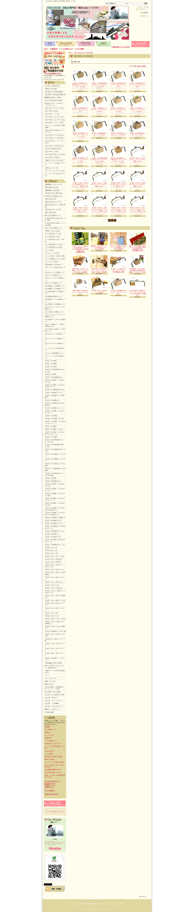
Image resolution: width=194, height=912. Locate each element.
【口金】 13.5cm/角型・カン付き (54, 418)
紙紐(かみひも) (49, 684)
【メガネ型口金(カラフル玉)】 (54, 244)
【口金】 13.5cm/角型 (51, 415)
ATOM (58, 889)
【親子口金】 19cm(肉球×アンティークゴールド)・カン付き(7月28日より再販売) (99, 270)
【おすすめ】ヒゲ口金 (51, 151)
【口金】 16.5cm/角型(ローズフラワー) (55, 460)
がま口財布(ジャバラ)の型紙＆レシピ (55, 300)
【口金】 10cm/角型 (50, 374)
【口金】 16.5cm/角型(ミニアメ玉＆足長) (55, 464)
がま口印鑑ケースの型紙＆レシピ (55, 304)
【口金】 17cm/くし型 (51, 613)
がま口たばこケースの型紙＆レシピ (55, 335)
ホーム (50, 43)
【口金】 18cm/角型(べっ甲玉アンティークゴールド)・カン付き (80, 159)
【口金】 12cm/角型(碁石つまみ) (54, 389)
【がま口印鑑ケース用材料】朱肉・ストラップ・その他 (54, 688)
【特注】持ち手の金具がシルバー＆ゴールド (55, 131)
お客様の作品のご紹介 (51, 794)
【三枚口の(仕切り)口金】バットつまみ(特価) (55, 224)
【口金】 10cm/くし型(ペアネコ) (54, 569)
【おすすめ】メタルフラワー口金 (55, 120)
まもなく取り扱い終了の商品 (53, 100)
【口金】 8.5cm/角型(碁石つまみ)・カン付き (55, 370)
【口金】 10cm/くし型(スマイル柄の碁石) (55, 573)
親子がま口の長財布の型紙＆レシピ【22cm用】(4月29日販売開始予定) (137, 247)
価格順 (139, 66)
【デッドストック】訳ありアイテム (55, 164)
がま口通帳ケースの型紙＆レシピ (55, 289)
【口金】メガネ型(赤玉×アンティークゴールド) (118, 269)
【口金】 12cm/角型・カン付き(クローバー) (55, 412)
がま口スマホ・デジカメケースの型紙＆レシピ (55, 308)
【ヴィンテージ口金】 (51, 262)
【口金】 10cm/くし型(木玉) (53, 562)
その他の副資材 (49, 712)
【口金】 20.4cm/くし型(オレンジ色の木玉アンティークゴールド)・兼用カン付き (80, 184)
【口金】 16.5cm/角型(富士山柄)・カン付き (55, 445)
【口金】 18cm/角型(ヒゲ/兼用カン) (55, 517)
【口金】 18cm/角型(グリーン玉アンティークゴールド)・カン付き (137, 109)
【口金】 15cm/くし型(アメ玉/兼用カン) (55, 596)
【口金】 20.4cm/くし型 (52, 616)
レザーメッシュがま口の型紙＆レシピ (55, 357)
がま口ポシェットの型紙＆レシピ (55, 272)
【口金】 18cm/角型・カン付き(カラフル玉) (55, 485)
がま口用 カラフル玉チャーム (54, 706)
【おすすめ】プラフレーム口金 (54, 108)
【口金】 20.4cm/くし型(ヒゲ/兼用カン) (55, 627)
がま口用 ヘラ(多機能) (52, 703)
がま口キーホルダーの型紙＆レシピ (55, 344)
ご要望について (49, 787)
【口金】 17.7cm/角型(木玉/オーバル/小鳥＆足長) (55, 474)
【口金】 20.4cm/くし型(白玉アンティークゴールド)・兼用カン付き (99, 184)
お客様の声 (54, 49)
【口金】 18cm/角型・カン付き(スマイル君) (55, 494)
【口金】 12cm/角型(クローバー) (54, 408)
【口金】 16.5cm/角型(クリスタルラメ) (55, 455)
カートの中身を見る (55, 803)
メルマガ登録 (80, 49)
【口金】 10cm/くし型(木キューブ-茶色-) (99, 291)
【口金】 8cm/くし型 (51, 550)
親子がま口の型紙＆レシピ (53, 215)
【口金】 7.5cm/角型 (51, 363)
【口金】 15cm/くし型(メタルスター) (55, 609)
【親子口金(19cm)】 (50, 199)
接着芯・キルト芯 (50, 681)
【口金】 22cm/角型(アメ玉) (53, 520)
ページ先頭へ (142, 896)
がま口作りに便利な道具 (52, 86)
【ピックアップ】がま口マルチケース (55, 175)
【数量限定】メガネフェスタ (53, 184)
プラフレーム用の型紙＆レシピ (54, 353)
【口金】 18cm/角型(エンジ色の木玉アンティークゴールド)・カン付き (80, 85)
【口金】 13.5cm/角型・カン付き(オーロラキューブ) (55, 422)
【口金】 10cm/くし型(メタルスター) (55, 578)
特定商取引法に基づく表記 (93, 903)
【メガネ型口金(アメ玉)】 (52, 236)
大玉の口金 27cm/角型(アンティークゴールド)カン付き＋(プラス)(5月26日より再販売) (137, 293)
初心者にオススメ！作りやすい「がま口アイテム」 (54, 104)
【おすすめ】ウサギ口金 (52, 157)
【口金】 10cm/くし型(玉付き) (54, 559)
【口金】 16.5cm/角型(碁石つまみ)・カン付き (54, 440)
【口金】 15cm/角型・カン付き (54, 429)
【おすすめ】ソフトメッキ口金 (54, 122)
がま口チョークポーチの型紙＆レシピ (55, 279)
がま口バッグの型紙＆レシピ (53, 283)
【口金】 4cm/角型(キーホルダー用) (55, 631)
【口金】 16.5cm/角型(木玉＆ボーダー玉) (55, 450)
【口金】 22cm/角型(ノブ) (52, 534)
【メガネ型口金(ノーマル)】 (53, 233)
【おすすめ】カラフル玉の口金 (54, 135)
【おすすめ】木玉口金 (51, 111)
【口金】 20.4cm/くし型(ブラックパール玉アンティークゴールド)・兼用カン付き (137, 209)
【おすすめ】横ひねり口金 (53, 148)
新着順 (144, 66)
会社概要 (47, 727)
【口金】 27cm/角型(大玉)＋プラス (55, 544)
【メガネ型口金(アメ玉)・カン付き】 (54, 240)
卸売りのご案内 (49, 759)
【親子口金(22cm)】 (50, 212)
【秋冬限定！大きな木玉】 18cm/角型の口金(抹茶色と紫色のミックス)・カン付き (137, 270)
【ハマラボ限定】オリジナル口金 (55, 259)
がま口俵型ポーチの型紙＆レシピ (55, 286)
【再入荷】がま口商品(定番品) (54, 92)
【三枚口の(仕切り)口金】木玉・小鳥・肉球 (55, 219)
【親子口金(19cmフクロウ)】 (53, 202)
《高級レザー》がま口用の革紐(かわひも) (55, 671)
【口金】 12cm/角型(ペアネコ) (54, 392)
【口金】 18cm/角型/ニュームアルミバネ (55, 659)
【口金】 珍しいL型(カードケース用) (55, 640)
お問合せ (103, 43)
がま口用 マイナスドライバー (54, 700)
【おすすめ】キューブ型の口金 (54, 138)
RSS (53, 889)
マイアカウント (143, 9)
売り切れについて (50, 783)
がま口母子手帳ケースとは (53, 772)
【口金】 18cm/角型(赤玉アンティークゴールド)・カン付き (80, 109)
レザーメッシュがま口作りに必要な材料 (55, 126)
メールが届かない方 (67, 49)
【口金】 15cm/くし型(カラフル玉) (55, 600)
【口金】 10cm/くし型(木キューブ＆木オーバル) (55, 566)
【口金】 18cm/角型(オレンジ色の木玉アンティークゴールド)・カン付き (118, 159)
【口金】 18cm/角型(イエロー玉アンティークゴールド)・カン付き (80, 134)
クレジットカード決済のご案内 (54, 762)
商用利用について (50, 785)
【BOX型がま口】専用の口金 (53, 193)
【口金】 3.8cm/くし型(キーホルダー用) (55, 635)
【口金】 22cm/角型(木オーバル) (54, 531)
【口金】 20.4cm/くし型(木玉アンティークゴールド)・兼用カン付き (137, 159)
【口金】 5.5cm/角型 (51, 361)
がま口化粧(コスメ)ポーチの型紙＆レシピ (55, 320)
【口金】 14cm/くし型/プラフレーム (55, 649)
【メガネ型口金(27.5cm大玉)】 (54, 247)
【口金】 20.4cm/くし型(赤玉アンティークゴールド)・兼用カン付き (137, 184)
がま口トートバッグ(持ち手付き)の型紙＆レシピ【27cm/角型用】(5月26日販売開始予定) (80, 248)
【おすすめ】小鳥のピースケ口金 (55, 154)
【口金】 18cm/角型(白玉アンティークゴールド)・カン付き (137, 85)
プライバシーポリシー (109, 903)
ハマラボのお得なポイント (53, 781)
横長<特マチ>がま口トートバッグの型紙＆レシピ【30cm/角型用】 (99, 247)
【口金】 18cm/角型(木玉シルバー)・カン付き (137, 134)
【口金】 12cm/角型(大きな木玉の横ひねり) (55, 404)
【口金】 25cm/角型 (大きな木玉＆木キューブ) (55, 540)
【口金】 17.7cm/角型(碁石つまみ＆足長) (55, 469)
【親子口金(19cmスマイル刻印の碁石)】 (55, 206)
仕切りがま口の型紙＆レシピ (53, 228)
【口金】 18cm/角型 (50, 478)
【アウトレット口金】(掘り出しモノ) (55, 268)
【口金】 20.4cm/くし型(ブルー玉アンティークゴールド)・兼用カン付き (118, 184)
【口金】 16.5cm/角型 (51, 437)
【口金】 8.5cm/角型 (51, 366)
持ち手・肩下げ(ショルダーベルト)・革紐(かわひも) (54, 667)
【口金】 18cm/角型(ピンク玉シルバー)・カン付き (118, 134)
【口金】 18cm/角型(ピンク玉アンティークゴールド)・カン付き (99, 109)
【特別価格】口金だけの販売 (53, 663)
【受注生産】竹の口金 (51, 187)
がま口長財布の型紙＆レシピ (53, 296)
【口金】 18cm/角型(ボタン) (53, 481)
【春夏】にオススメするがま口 (54, 160)
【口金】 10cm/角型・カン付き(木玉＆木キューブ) (55, 386)
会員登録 (145, 12)
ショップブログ (85, 43)
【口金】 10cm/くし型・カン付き (54, 556)
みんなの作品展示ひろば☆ (53, 73)
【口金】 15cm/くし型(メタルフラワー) (55, 604)
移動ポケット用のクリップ (53, 709)
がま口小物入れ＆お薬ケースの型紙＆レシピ (55, 330)
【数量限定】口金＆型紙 (52, 190)
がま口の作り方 (49, 751)
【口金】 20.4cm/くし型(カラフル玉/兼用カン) (54, 622)
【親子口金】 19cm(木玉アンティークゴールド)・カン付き (80, 292)
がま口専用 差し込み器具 (53, 692)
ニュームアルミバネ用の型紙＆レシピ (55, 349)
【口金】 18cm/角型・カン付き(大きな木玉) (55, 504)
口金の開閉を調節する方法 (53, 769)
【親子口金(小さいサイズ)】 (53, 209)
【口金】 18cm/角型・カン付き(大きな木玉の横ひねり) (55, 509)
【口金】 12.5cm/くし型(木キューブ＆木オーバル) (55, 592)
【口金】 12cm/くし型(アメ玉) (54, 582)
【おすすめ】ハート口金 (52, 114)
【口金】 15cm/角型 (50, 426)
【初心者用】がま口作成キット (54, 264)
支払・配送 (79, 903)
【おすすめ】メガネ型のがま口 (54, 146)
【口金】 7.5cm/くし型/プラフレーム (55, 644)
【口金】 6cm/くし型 (51, 547)
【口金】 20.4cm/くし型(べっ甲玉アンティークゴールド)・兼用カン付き (80, 209)
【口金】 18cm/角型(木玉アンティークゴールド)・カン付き (118, 85)
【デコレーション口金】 (52, 253)
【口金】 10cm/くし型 (51, 553)
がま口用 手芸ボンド (51, 697)
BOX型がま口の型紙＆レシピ (53, 196)
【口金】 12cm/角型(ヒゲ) (52, 400)
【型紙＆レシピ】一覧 (51, 168)
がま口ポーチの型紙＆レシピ (53, 275)
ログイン (145, 16)
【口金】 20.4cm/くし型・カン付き (55, 619)
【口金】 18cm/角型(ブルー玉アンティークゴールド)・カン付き (118, 109)
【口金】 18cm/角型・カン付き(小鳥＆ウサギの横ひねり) (55, 513)
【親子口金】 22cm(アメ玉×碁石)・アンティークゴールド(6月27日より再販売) (80, 270)
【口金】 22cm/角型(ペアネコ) (54, 523)
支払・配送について (66, 43)
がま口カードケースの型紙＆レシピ (55, 339)
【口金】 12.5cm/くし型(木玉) (53, 588)
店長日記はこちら (55, 848)
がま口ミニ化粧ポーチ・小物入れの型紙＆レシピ (55, 325)
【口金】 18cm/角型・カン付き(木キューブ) (55, 489)
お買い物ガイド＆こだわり (53, 743)
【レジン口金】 (49, 250)
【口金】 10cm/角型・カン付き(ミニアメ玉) (55, 381)
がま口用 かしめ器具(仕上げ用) (54, 695)
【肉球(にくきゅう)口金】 (52, 231)
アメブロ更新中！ (50, 790)
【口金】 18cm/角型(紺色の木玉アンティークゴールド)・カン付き (99, 85)
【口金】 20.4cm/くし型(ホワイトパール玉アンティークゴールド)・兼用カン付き (99, 209)
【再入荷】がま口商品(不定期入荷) (55, 94)
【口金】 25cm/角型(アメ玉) (53, 537)
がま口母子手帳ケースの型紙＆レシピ (55, 292)
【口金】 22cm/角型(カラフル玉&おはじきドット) (55, 527)
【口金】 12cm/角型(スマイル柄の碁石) (55, 396)
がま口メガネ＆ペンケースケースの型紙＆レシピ (55, 315)
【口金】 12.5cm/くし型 (52, 585)
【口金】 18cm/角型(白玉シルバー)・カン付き (99, 134)
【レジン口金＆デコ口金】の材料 (55, 256)
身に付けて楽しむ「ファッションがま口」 (55, 142)
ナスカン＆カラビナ (51, 678)
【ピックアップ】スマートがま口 (55, 171)
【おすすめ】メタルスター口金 (54, 117)
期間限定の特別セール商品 (53, 97)
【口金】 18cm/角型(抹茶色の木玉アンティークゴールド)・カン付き (99, 159)
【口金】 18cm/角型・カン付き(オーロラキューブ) (55, 499)
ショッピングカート (140, 44)
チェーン (47, 675)
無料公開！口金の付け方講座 (53, 756)
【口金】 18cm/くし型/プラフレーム (55, 654)
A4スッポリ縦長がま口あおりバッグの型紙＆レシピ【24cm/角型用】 (118, 247)
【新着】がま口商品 (51, 89)
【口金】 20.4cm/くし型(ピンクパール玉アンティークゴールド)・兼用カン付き (118, 209)
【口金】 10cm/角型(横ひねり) (54, 377)
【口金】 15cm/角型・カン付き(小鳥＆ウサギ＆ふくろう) (55, 433)
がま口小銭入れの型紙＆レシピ (54, 312)
